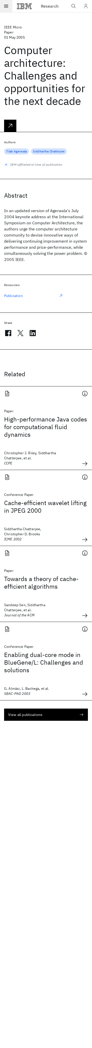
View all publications (25, 714)
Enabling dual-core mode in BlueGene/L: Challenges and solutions (43, 662)
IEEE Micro (13, 27)
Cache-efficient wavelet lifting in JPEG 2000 (45, 506)
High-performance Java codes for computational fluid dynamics (45, 426)
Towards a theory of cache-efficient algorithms (41, 582)
